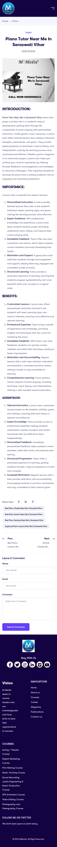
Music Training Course (13, 772)
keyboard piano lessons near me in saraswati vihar (26, 526)
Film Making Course (12, 767)
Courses (35, 697)
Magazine (36, 707)
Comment (7, 594)
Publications (37, 711)
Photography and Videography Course (12, 806)
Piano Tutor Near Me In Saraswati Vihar (22, 117)
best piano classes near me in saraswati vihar (23, 508)
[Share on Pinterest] (33, 502)
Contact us (36, 716)
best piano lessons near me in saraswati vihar (24, 514)
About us (35, 692)
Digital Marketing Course (11, 760)
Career (34, 702)
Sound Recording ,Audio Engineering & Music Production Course (12, 783)
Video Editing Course (13, 799)
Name (5, 563)
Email (5, 579)
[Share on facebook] (19, 502)
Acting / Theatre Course (10, 751)
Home (5, 21)
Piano (15, 21)
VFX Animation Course (13, 794)
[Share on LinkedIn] (26, 502)
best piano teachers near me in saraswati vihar (24, 520)
